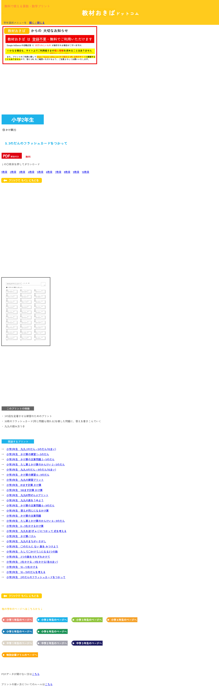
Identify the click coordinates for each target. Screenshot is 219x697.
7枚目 (58, 172)
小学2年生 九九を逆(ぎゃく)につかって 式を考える (36, 531)
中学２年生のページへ (54, 643)
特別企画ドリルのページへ (21, 655)
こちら (36, 674)
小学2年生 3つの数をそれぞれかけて (28, 556)
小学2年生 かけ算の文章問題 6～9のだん (30, 505)
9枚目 (76, 172)
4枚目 (31, 172)
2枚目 (13, 172)
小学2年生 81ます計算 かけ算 (23, 485)
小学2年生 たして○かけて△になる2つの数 (32, 551)
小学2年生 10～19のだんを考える (26, 572)
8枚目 (67, 172)
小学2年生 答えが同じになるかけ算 (27, 510)
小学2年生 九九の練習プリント (25, 480)
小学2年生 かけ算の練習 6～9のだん (27, 475)
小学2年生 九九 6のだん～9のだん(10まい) (31, 469)
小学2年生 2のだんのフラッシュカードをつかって (35, 577)
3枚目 (22, 172)
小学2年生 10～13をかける (22, 567)
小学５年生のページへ (19, 631)
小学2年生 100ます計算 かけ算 (24, 490)
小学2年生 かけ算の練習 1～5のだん (27, 454)
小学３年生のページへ (89, 620)
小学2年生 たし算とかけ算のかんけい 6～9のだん (35, 521)
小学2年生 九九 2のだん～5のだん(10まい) (31, 449)
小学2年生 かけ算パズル (21, 536)
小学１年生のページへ (19, 620)
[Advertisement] (192, 75)
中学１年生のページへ (19, 643)
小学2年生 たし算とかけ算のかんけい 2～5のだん (35, 464)
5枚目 (40, 172)
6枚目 (49, 172)
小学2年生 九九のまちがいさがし (26, 541)
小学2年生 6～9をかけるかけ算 (25, 526)
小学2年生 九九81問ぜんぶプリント (27, 495)
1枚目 (4, 172)
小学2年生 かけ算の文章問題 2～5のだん (30, 459)
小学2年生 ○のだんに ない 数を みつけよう (32, 546)
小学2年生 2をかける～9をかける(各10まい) (32, 562)
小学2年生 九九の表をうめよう (25, 500)
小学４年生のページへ (124, 620)
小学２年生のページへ (54, 620)
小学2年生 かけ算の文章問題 (23, 516)
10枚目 (85, 172)
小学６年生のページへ (54, 631)
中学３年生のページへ (89, 643)
